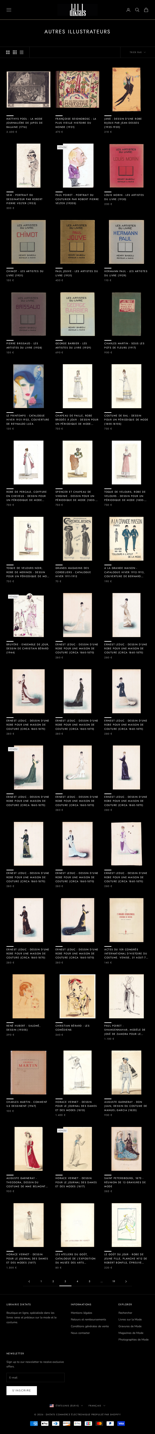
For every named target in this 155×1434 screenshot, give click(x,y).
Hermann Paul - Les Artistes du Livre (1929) (126, 273)
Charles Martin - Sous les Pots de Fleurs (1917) (124, 345)
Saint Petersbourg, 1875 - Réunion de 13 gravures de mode (125, 1182)
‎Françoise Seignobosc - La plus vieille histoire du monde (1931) (76, 123)
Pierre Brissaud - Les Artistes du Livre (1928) (24, 345)
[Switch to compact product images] (21, 52)
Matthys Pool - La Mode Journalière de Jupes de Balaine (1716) (24, 123)
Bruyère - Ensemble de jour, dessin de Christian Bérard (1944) (27, 649)
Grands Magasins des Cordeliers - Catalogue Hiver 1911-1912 (73, 572)
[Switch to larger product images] (8, 52)
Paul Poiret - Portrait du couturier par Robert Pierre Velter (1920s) (77, 199)
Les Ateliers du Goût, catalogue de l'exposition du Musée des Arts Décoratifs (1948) (76, 1259)
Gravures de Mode (129, 1326)
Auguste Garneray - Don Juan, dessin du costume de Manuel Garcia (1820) (125, 1106)
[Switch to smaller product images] (15, 52)
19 (113, 1281)
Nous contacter (80, 1333)
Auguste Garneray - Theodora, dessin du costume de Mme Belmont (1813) (26, 1182)
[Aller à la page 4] (126, 1281)
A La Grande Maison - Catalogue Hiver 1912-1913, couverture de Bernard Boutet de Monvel (124, 572)
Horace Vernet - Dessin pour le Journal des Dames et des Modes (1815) (76, 1106)
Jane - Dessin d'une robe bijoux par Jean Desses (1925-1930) (123, 123)
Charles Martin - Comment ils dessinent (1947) (26, 1104)
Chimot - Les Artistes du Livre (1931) (25, 273)
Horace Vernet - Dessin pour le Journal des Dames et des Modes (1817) (76, 1182)
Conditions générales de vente (90, 1326)
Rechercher (125, 1313)
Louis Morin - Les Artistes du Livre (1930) (124, 197)
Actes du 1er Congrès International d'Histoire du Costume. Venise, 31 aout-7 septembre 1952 (125, 954)
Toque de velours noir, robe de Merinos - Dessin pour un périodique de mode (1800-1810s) (28, 572)
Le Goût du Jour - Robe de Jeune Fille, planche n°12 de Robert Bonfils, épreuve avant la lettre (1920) (125, 1259)
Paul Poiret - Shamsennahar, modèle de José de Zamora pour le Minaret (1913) (125, 1030)
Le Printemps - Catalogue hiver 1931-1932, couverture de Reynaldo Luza (27, 420)
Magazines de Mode (130, 1333)
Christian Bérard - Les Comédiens (73, 1028)
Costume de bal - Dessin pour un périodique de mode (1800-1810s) (126, 420)
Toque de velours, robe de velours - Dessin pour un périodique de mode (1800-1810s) (125, 496)
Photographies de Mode (133, 1339)
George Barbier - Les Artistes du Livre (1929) (73, 345)
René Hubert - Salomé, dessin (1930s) (23, 1028)
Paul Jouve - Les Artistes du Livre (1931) (77, 273)
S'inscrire (21, 1390)
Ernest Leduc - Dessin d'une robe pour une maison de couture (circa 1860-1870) (77, 649)
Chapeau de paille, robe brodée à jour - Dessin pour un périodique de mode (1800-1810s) (77, 420)
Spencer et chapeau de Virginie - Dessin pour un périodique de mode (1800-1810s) (75, 496)
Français (95, 1405)
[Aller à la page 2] (29, 1281)
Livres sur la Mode (130, 1319)
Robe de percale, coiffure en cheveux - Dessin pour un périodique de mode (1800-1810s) (26, 496)
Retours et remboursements (88, 1319)
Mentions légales (81, 1313)
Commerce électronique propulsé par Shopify (88, 1414)
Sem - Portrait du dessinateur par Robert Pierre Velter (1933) (24, 199)
